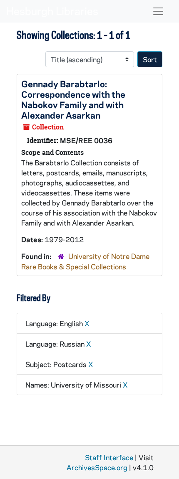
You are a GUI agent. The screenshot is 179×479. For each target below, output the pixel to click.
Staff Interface (109, 457)
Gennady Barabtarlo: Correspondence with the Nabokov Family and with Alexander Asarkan (73, 99)
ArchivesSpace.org (97, 467)
